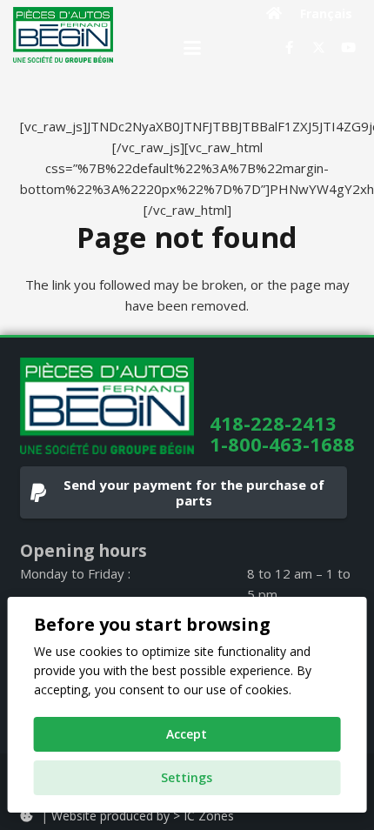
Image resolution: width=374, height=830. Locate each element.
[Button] (274, 13)
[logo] (63, 35)
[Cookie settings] (26, 815)
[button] (192, 48)
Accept (186, 734)
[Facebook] (289, 48)
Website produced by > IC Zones (142, 815)
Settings (186, 777)
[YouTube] (348, 48)
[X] (318, 48)
